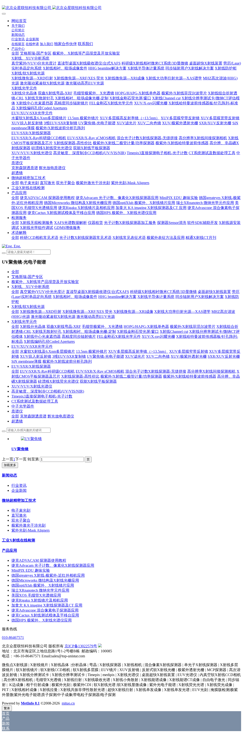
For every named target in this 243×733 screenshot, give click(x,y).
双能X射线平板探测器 (98, 381)
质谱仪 (17, 411)
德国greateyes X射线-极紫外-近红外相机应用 (48, 575)
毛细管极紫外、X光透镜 (102, 327)
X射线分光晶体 (33, 327)
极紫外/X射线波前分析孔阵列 (67, 361)
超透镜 (17, 421)
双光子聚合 (20, 520)
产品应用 (9, 550)
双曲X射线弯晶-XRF (64, 327)
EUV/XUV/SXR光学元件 (32, 346)
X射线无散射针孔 (47, 331)
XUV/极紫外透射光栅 (189, 356)
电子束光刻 (20, 510)
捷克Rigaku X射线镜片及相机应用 (39, 600)
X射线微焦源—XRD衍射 (40, 312)
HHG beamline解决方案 (117, 297)
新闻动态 (9, 475)
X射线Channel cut (174, 331)
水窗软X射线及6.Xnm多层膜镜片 (47, 351)
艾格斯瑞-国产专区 (27, 277)
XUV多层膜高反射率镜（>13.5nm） (138, 351)
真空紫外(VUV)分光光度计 (42, 292)
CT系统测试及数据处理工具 (34, 401)
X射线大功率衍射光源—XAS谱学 (182, 312)
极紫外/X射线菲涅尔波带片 (192, 327)
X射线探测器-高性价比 (80, 376)
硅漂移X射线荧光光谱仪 (58, 381)
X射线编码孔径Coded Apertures (49, 341)
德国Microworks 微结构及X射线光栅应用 (45, 580)
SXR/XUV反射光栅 (224, 356)
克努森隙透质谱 (33, 416)
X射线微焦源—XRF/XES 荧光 (87, 312)
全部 (15, 53)
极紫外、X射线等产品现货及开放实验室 (45, 282)
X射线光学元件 (24, 322)
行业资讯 (19, 485)
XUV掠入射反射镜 (35, 356)
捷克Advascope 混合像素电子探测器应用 (45, 610)
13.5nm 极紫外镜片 (91, 351)
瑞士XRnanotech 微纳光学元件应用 (40, 590)
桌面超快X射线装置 (214, 292)
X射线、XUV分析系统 (30, 287)
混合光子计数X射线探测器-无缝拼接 (155, 371)
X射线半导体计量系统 (155, 297)
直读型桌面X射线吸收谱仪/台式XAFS (97, 292)
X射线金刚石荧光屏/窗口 (138, 331)
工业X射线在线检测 (18, 540)
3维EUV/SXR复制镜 (69, 356)
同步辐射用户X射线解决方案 (199, 297)
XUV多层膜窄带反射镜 (188, 351)
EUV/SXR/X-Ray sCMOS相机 (100, 371)
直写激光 (19, 515)
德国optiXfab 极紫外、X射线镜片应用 (42, 585)
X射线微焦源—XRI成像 (133, 312)
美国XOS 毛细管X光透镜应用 (36, 595)
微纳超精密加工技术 (19, 500)
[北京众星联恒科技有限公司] (121, 7)
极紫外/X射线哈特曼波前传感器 (189, 376)
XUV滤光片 (135, 356)
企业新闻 (19, 490)
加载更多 (10, 465)
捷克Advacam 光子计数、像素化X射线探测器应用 (52, 565)
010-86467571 (13, 638)
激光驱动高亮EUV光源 (95, 317)
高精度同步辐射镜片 (79, 336)
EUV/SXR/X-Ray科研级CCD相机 (47, 371)
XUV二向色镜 (158, 356)
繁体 (7, 708)
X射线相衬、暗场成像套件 (75, 297)
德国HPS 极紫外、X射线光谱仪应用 (41, 620)
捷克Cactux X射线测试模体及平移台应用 (45, 615)
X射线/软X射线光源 (28, 307)
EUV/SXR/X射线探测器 (31, 366)
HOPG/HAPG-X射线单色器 (146, 327)
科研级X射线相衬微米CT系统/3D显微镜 (163, 292)
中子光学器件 (22, 406)
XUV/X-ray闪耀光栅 (158, 336)
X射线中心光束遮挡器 (42, 336)
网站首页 (19, 21)
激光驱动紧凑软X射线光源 (53, 317)
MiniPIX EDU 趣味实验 (30, 570)
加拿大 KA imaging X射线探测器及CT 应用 (46, 605)
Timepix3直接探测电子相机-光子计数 (41, 396)
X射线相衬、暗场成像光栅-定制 (89, 331)
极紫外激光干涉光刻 (28, 525)
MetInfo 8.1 (30, 703)
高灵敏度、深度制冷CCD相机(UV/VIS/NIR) (47, 391)
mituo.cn (68, 703)
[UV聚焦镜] (31, 439)
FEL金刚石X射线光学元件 (119, 336)
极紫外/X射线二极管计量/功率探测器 (131, 376)
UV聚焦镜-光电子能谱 (105, 356)
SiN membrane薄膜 (26, 361)
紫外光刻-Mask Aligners (30, 530)
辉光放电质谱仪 (60, 416)
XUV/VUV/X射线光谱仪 (31, 386)
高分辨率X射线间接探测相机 (211, 371)
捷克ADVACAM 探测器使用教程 (38, 560)
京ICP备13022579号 (81, 646)
